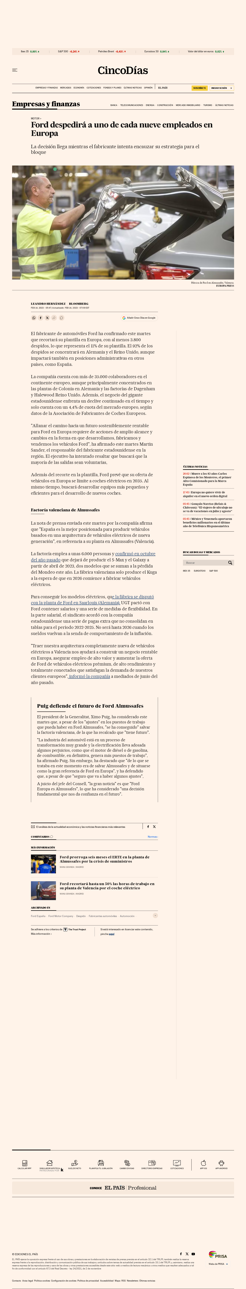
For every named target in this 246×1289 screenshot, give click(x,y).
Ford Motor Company (60, 916)
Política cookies (42, 1281)
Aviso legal (27, 1281)
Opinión (148, 88)
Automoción (127, 916)
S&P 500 (63, 51)
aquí (111, 933)
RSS (123, 1281)
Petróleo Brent (106, 51)
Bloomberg (78, 303)
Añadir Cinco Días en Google (141, 317)
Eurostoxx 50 (152, 51)
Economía (79, 88)
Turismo (207, 105)
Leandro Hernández (48, 303)
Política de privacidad (88, 1281)
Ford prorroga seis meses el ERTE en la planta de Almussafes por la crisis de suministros (105, 859)
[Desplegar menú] (14, 70)
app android (221, 1168)
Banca (114, 105)
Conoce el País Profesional (123, 1188)
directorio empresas (151, 1168)
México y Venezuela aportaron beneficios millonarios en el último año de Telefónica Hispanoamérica (207, 522)
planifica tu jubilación (101, 1168)
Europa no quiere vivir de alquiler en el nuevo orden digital (205, 494)
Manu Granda (67, 867)
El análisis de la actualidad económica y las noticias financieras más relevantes (80, 826)
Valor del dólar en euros (201, 51)
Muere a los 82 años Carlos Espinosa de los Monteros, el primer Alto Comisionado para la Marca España (207, 479)
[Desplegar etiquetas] (155, 915)
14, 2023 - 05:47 (41, 308)
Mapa (117, 1281)
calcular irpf (24, 1168)
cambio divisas (127, 1168)
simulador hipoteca (50, 1168)
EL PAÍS (161, 86)
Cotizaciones (94, 88)
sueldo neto (74, 1168)
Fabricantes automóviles (103, 916)
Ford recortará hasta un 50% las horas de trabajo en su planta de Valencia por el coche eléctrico (107, 886)
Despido (81, 916)
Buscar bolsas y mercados (201, 552)
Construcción (165, 105)
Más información (40, 933)
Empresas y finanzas (47, 88)
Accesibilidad (107, 1281)
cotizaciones (177, 1168)
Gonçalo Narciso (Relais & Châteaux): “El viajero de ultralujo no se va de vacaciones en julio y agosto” (207, 507)
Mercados (65, 88)
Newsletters (132, 1281)
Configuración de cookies (63, 1281)
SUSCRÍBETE (199, 88)
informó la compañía (89, 676)
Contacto (16, 1281)
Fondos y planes (112, 88)
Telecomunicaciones (131, 105)
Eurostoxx (199, 571)
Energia (150, 105)
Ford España (38, 916)
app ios (203, 1168)
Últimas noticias (133, 88)
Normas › (153, 836)
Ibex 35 (25, 51)
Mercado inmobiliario (188, 105)
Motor (35, 118)
